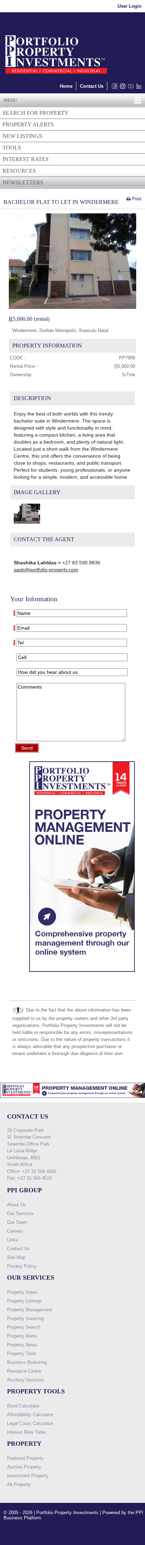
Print (136, 198)
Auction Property (24, 1467)
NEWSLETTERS (22, 182)
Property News (22, 1344)
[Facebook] (113, 88)
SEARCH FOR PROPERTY (35, 113)
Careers (15, 1231)
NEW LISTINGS (22, 136)
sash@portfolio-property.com (46, 569)
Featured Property (25, 1458)
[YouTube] (129, 88)
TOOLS (11, 148)
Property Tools (22, 1353)
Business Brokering (27, 1362)
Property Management (29, 1309)
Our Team (17, 1222)
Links (12, 1239)
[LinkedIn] (137, 88)
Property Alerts (22, 1336)
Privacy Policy (22, 1266)
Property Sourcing (25, 1318)
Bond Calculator (23, 1405)
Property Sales (22, 1292)
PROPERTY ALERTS (28, 124)
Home (66, 86)
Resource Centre (24, 1371)
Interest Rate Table (26, 1432)
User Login (129, 6)
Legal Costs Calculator (30, 1423)
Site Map (16, 1257)
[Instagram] (121, 88)
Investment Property (28, 1475)
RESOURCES (19, 171)
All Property (19, 1484)
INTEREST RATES (25, 159)
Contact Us (91, 86)
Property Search (23, 1327)
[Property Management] (82, 973)
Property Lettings (24, 1301)
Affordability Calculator (30, 1414)
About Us (16, 1204)
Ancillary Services (25, 1379)
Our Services (20, 1213)
